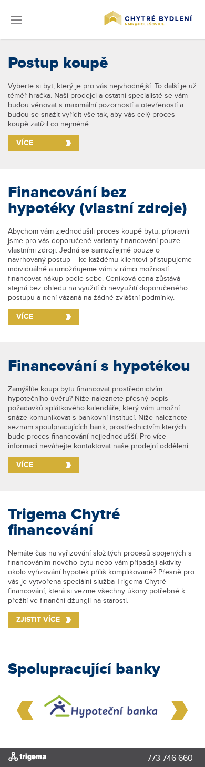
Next (179, 710)
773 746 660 (170, 758)
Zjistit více (38, 619)
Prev (25, 710)
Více (24, 142)
